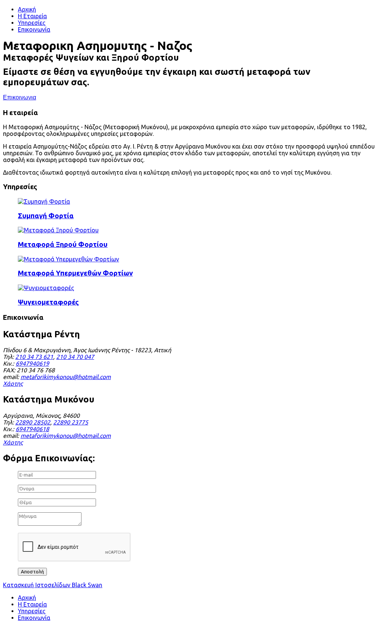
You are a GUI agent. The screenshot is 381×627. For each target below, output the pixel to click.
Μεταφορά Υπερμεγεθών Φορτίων (75, 273)
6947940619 (32, 363)
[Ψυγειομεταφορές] (46, 287)
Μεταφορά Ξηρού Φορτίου (63, 244)
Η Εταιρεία (32, 16)
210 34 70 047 (75, 356)
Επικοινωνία (34, 29)
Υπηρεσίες (31, 22)
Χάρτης (13, 383)
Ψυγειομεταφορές (48, 302)
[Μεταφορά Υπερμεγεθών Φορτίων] (68, 259)
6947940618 (32, 429)
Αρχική (27, 9)
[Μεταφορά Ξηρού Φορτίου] (58, 230)
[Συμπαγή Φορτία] (44, 201)
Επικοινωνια (19, 97)
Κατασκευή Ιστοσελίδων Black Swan (52, 585)
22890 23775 (70, 422)
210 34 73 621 (34, 356)
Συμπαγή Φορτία (46, 216)
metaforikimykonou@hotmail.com (65, 376)
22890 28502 (32, 422)
